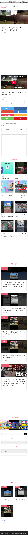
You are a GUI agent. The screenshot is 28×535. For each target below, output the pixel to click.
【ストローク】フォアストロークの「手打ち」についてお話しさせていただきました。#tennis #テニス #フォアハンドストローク (14, 382)
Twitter (9, 529)
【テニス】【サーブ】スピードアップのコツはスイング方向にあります (20, 195)
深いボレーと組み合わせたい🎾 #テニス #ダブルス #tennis (14, 333)
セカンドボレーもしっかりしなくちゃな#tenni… (20, 500)
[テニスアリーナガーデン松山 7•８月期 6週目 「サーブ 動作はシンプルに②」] (7, 186)
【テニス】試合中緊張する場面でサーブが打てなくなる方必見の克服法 (20, 216)
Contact (17, 529)
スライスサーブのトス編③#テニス (20, 234)
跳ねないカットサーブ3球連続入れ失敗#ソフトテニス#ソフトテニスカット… (7, 216)
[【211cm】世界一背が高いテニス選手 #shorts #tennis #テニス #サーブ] (21, 168)
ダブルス (4, 268)
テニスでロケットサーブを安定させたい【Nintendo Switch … (6, 177)
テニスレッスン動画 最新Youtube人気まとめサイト (14, 4)
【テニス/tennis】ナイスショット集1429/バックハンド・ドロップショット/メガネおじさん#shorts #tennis (13, 284)
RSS (19, 529)
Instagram (13, 529)
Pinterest (15, 529)
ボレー (4, 341)
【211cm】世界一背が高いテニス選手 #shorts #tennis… (21, 177)
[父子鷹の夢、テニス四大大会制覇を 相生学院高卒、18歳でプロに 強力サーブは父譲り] (7, 226)
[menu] (26, 2)
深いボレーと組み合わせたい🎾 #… (6, 519)
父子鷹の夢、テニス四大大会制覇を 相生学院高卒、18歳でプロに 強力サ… (7, 236)
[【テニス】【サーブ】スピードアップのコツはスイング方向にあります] (21, 186)
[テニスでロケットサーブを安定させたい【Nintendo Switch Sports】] (7, 168)
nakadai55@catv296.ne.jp (11, 123)
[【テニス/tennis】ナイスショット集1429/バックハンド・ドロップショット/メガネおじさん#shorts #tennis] (7, 491)
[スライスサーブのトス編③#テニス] (21, 226)
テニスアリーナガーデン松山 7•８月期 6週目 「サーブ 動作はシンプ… (7, 196)
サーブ (4, 125)
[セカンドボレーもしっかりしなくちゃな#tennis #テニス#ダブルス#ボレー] (21, 491)
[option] (4, 425)
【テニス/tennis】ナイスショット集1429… (6, 500)
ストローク (5, 365)
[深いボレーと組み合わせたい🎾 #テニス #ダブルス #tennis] (7, 511)
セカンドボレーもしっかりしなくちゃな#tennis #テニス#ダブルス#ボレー (14, 309)
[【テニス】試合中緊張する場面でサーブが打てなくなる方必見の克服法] (21, 207)
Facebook (11, 529)
